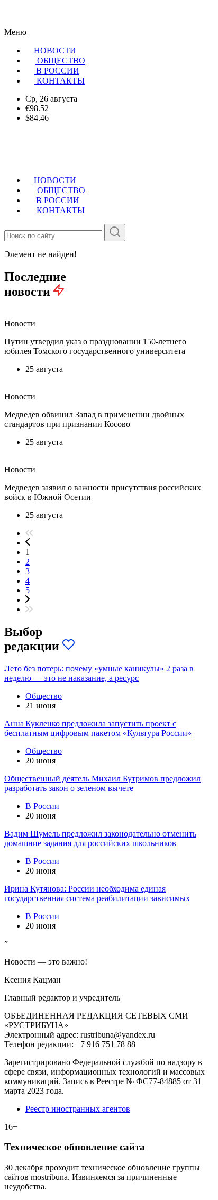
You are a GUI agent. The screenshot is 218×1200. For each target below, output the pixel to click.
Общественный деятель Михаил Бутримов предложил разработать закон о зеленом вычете (102, 783)
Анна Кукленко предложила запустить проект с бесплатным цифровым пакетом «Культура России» (98, 728)
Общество (43, 696)
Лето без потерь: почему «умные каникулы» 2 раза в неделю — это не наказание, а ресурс (99, 673)
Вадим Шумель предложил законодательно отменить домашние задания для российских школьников (100, 838)
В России (42, 806)
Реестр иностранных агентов (77, 1108)
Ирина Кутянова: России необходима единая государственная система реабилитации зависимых (97, 893)
